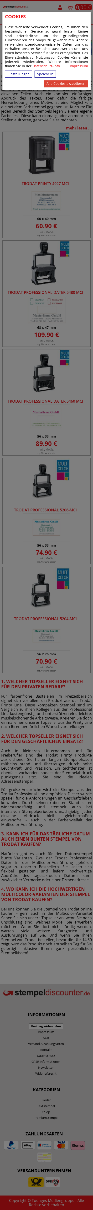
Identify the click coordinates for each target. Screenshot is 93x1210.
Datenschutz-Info (46, 66)
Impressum (79, 66)
